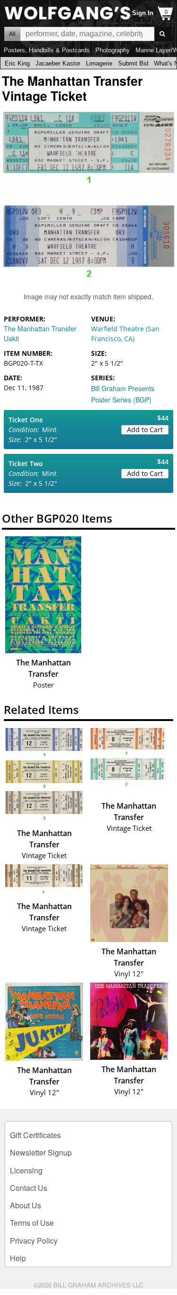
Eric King (17, 63)
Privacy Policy (34, 1240)
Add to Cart (145, 429)
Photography (112, 50)
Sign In (142, 12)
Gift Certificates (35, 1135)
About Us (25, 1205)
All (12, 34)
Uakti (11, 338)
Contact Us (28, 1187)
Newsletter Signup (41, 1152)
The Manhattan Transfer (40, 328)
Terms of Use (32, 1222)
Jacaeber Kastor (57, 63)
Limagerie (99, 63)
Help (18, 1258)
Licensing (26, 1170)
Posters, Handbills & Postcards (47, 50)
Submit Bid (133, 63)
